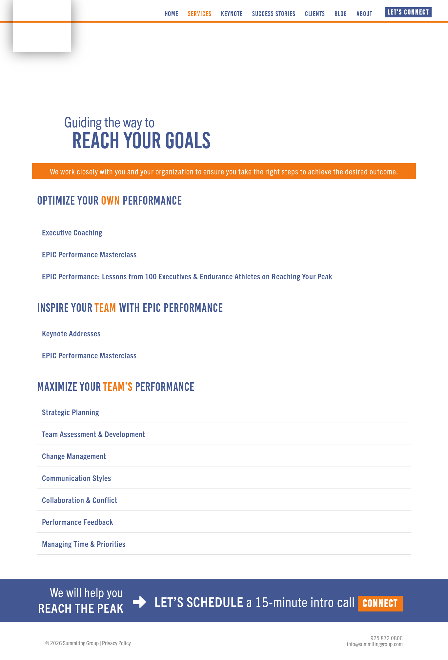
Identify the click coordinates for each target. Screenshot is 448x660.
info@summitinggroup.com (375, 644)
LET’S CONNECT (408, 12)
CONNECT (380, 603)
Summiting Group (42, 26)
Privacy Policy (116, 643)
